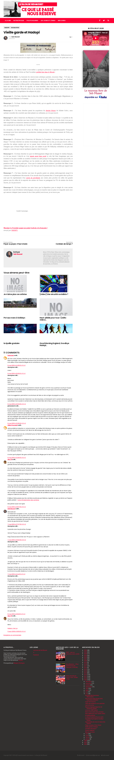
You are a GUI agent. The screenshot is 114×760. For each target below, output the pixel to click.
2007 (85, 742)
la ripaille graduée (90, 715)
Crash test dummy (90, 701)
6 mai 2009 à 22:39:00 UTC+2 (17, 458)
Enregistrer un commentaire (12, 635)
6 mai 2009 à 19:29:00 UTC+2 (16, 373)
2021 (85, 659)
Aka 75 (10, 459)
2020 (85, 660)
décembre (89, 681)
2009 (85, 680)
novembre (89, 683)
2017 (85, 666)
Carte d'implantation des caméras (28, 500)
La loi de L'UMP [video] (91, 710)
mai (87, 693)
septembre (89, 686)
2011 (85, 676)
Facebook (36, 655)
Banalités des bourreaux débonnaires (92, 696)
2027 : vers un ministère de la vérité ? (72, 653)
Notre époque (18, 20)
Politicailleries (32, 20)
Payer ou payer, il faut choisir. (16, 243)
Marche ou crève (90, 732)
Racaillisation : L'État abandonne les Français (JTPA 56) (72, 665)
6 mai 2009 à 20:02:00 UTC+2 (17, 404)
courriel (20, 660)
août (87, 688)
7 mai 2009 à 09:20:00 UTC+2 (17, 540)
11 (71, 37)
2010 (85, 678)
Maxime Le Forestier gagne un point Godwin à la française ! (26, 228)
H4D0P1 (14, 230)
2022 (85, 657)
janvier (88, 739)
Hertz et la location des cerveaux (94, 712)
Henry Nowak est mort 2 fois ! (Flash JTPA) (72, 677)
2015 (85, 669)
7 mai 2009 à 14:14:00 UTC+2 (16, 574)
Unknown (11, 355)
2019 (85, 662)
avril (87, 733)
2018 (85, 664)
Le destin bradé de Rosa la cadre (94, 717)
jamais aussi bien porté (38, 156)
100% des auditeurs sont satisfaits (95, 703)
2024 (85, 653)
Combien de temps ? (64, 243)
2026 (85, 650)
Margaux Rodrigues (19, 663)
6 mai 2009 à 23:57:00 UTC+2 (17, 507)
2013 (85, 673)
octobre (88, 685)
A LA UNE (8, 20)
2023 (85, 655)
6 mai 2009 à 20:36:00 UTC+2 (17, 423)
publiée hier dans (45, 72)
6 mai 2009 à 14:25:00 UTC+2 (16, 365)
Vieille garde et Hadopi (91, 727)
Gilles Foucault (13, 425)
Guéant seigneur (89, 730)
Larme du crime (89, 705)
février (88, 737)
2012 (85, 674)
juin (87, 692)
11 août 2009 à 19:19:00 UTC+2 (16, 631)
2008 (85, 740)
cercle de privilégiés (33, 178)
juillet (87, 690)
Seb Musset (11, 509)
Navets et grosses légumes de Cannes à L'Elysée (93, 707)
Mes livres (61, 20)
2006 (85, 744)
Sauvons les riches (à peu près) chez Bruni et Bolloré (94, 699)
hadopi (6, 27)
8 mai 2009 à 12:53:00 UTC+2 (16, 614)
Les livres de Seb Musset (40, 650)
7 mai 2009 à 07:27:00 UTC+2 (17, 524)
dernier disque (51, 110)
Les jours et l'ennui (48, 20)
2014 (85, 671)
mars (87, 735)
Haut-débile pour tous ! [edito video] (95, 713)
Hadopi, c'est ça (12, 628)
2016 (85, 667)
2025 (85, 652)
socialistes (15, 27)
